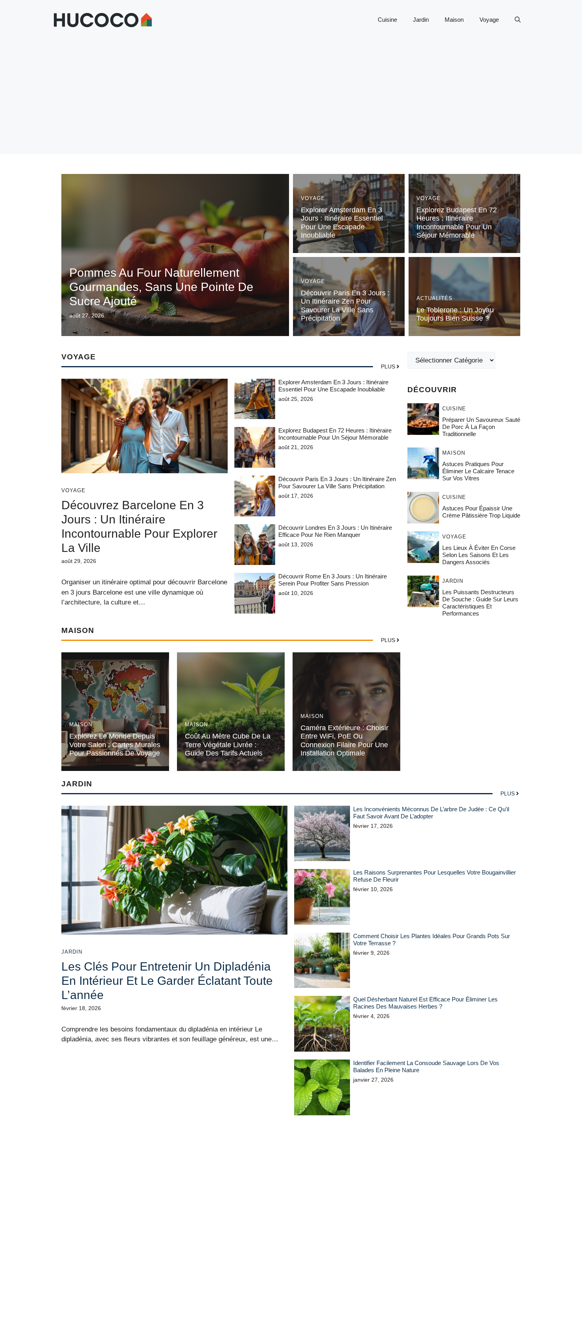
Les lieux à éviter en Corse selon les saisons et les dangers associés (478, 554)
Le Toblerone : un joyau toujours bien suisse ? (455, 314)
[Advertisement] (291, 98)
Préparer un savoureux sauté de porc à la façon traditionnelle (481, 426)
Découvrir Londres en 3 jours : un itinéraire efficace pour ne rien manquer (335, 531)
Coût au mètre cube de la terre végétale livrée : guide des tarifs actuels (227, 744)
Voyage (489, 19)
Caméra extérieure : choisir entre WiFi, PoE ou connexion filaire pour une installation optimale (344, 740)
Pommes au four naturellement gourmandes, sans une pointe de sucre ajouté (161, 287)
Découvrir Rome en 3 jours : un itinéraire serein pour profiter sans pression (332, 580)
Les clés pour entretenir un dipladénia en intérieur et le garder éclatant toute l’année (167, 980)
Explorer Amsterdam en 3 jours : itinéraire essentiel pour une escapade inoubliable (342, 223)
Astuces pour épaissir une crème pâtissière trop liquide (481, 512)
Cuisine (387, 19)
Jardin (421, 19)
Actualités (435, 298)
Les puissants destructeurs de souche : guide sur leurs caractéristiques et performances (480, 603)
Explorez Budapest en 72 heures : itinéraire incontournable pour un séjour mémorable (457, 223)
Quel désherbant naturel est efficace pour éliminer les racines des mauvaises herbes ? (425, 1003)
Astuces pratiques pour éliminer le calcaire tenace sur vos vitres (478, 471)
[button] (518, 20)
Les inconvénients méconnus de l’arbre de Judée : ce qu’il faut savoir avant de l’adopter (431, 813)
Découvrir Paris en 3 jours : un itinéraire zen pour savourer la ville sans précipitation (345, 306)
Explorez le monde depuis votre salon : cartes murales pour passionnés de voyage (114, 744)
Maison (454, 19)
